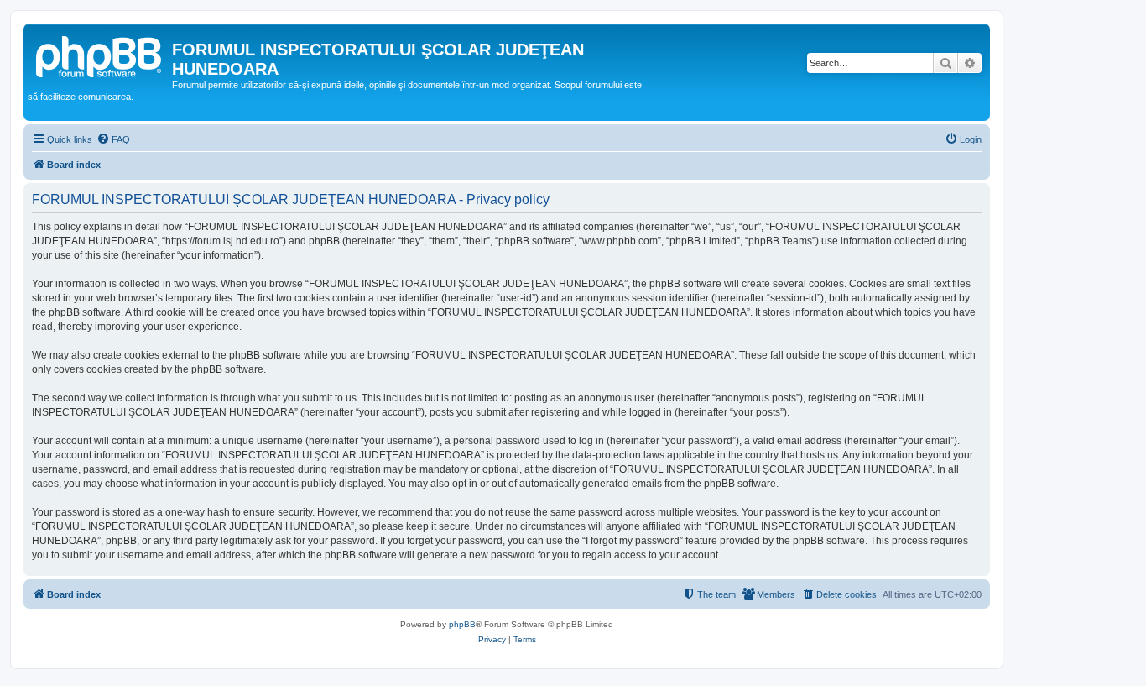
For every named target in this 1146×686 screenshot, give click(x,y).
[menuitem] (113, 139)
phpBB (462, 624)
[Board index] (100, 54)
